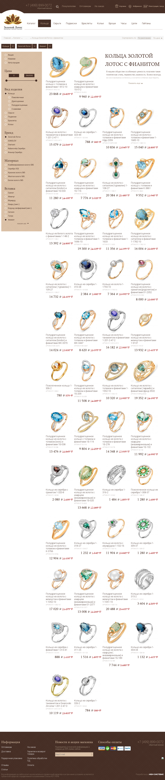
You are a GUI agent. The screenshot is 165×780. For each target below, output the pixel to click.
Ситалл (11, 212)
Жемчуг (11, 197)
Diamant (11, 145)
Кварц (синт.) (13, 204)
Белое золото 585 (15, 180)
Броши (112, 23)
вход (162, 6)
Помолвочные (18, 97)
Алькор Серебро (15, 152)
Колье (100, 23)
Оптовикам (85, 6)
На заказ (99, 6)
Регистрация (153, 6)
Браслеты (87, 23)
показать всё (21, 224)
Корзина (122, 6)
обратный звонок (44, 8)
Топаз (10, 216)
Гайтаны (146, 23)
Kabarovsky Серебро (16, 148)
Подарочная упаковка (149, 17)
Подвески (71, 23)
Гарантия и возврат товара (81, 17)
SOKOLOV (12, 141)
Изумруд (11, 200)
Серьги (57, 23)
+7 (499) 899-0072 (39, 5)
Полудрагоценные (19, 105)
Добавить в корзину (59, 89)
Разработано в (142, 774)
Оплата (61, 17)
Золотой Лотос (14, 137)
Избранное (137, 6)
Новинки (11, 59)
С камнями (16, 109)
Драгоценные (18, 101)
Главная (7, 38)
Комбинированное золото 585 (21, 165)
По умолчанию (144, 38)
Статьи (37, 17)
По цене (156, 38)
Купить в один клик (59, 95)
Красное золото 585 (16, 173)
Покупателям (69, 6)
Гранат (11, 193)
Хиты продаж (14, 63)
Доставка (49, 17)
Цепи (134, 23)
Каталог (31, 23)
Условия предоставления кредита (116, 17)
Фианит (11, 220)
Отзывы (5, 765)
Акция (11, 55)
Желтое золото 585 (16, 176)
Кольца (44, 23)
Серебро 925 (13, 169)
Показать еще (134, 83)
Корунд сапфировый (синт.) (20, 208)
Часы (123, 23)
